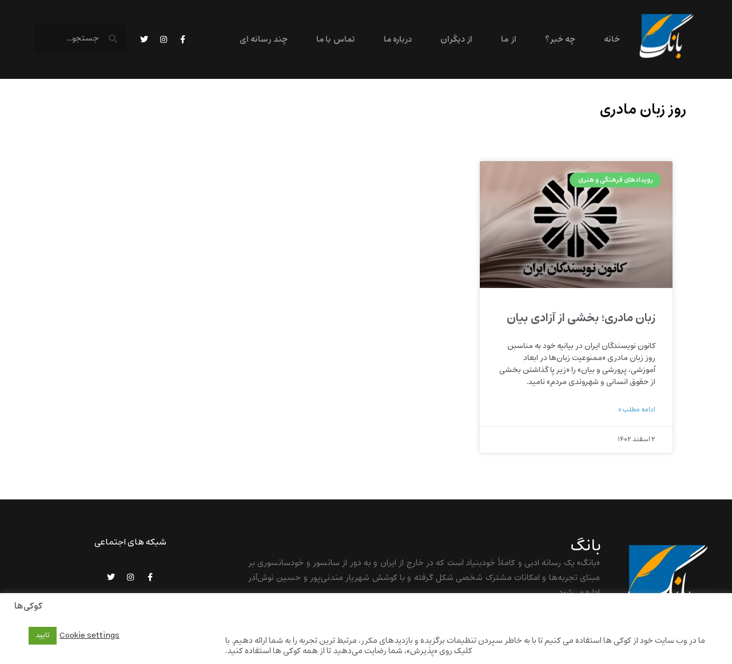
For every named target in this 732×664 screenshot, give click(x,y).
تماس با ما (335, 39)
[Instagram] (164, 39)
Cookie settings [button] (89, 635)
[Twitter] (144, 39)
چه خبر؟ (560, 39)
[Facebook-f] (183, 39)
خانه (612, 39)
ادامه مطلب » (636, 410)
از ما (508, 39)
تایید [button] (42, 635)
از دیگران (456, 39)
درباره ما (398, 39)
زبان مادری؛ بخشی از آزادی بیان (581, 318)
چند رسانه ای (264, 39)
